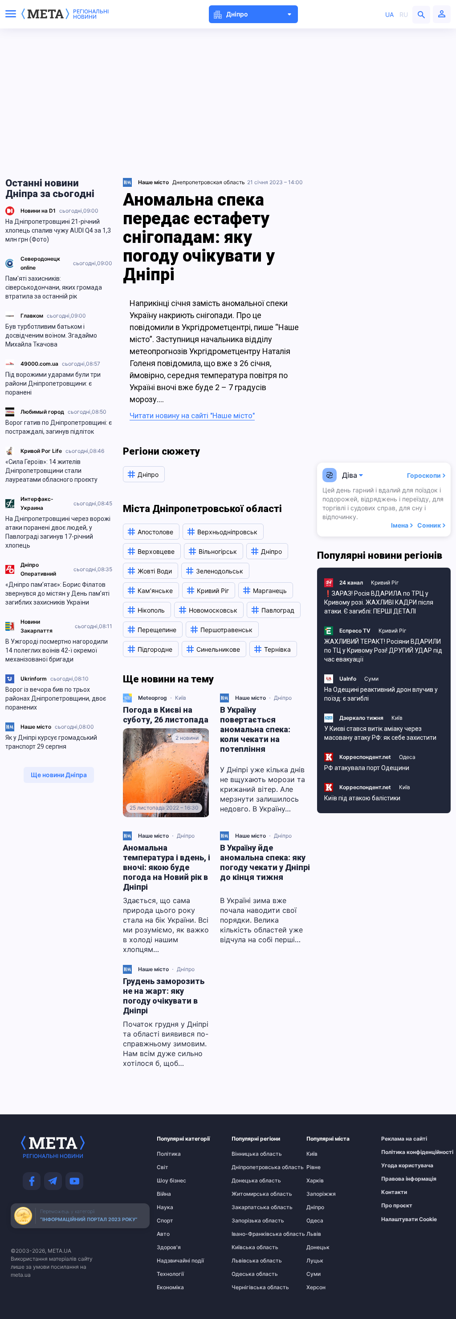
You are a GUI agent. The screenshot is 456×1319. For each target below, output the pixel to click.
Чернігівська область (249, 1287)
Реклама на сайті (398, 1139)
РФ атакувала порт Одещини (366, 767)
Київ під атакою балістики (362, 798)
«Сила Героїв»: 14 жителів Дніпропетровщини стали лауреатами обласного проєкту (51, 470)
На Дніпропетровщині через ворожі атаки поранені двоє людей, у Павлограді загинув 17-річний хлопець (57, 532)
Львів (313, 1234)
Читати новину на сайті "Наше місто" (192, 415)
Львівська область (249, 1261)
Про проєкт (396, 1205)
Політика (169, 1154)
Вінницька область (249, 1154)
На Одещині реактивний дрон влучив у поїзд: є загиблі (381, 694)
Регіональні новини (91, 14)
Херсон (316, 1287)
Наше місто (35, 726)
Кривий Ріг (385, 582)
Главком (31, 315)
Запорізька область (249, 1221)
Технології (170, 1274)
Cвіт (162, 1167)
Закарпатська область (249, 1207)
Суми (371, 678)
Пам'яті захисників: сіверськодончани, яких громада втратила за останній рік (53, 287)
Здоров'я (169, 1247)
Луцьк (314, 1261)
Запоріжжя (321, 1194)
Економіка (170, 1287)
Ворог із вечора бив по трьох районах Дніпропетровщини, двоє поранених (55, 698)
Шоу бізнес (171, 1181)
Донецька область (249, 1181)
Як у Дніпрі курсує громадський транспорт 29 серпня (51, 742)
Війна (164, 1194)
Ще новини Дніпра (59, 774)
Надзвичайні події (174, 1261)
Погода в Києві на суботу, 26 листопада (165, 714)
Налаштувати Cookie (409, 1219)
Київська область (249, 1247)
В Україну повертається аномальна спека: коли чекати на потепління (255, 729)
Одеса (407, 757)
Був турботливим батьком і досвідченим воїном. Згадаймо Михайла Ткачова (51, 335)
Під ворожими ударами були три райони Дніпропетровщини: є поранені (53, 383)
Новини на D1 (38, 210)
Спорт (165, 1221)
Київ (180, 697)
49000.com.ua (39, 363)
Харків (315, 1181)
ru (403, 14)
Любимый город (42, 411)
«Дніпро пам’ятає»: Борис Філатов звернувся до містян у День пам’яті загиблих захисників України (57, 593)
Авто (163, 1234)
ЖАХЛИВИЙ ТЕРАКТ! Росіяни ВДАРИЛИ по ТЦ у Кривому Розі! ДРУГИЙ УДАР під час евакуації (383, 650)
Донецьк (318, 1247)
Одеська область (249, 1274)
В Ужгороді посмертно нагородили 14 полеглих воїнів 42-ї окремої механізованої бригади (56, 650)
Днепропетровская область (208, 182)
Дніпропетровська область (249, 1167)
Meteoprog (152, 697)
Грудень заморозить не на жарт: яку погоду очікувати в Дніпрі (163, 995)
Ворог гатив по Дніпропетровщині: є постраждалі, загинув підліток (58, 427)
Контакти (394, 1192)
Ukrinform (33, 678)
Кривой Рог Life (41, 451)
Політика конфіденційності (398, 1152)
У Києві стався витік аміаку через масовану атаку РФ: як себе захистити (380, 733)
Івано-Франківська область (249, 1234)
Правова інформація (398, 1179)
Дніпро (283, 697)
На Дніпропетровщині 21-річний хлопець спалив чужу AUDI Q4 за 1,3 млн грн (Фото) (58, 230)
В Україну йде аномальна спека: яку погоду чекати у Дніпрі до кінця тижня (265, 862)
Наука (165, 1207)
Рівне (313, 1167)
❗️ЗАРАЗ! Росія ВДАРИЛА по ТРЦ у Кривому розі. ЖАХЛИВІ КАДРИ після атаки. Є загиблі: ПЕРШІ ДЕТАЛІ (378, 602)
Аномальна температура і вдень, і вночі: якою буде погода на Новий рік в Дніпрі (166, 867)
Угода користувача (398, 1165)
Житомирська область (249, 1194)
